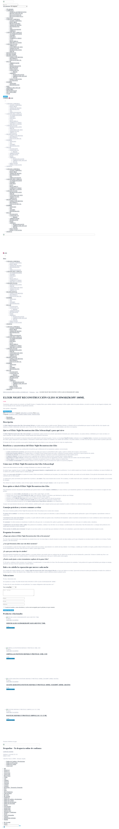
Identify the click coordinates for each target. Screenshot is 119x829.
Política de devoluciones (10, 802)
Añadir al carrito (7, 411)
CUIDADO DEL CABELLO (14, 32)
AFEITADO (13, 83)
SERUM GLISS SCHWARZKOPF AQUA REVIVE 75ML (25, 623)
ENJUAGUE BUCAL (15, 60)
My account (7, 796)
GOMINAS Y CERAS (15, 38)
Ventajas (6, 816)
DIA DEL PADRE (11, 54)
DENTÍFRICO (13, 58)
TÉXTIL (15, 77)
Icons (5, 790)
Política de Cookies (11, 764)
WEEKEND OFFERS (10, 818)
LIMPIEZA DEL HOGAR (20, 76)
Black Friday (7, 776)
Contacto (6, 784)
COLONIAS (9, 18)
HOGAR (8, 61)
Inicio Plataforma (8, 792)
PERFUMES (9, 89)
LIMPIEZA (13, 31)
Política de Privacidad (11, 763)
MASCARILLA (14, 41)
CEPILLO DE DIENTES (16, 57)
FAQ (5, 789)
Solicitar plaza (7, 811)
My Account (7, 822)
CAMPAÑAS (10, 10)
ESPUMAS (13, 36)
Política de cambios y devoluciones (13, 799)
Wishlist (6, 819)
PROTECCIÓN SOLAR (16, 13)
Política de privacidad (9, 803)
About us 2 (7, 770)
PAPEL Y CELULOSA (16, 79)
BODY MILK (13, 22)
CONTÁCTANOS (8, 751)
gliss (38, 413)
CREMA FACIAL (14, 48)
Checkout (6, 781)
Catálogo (6, 780)
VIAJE (8, 93)
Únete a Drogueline (9, 815)
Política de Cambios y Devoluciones (15, 761)
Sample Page (7, 808)
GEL (11, 28)
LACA (11, 39)
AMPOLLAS (13, 45)
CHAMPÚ (12, 35)
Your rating (6, 587)
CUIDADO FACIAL (11, 44)
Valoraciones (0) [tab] (10, 418)
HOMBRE (9, 82)
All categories (9, 9)
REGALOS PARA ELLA (16, 16)
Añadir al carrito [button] (10, 627)
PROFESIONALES (11, 90)
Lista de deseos (8, 793)
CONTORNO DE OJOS (16, 47)
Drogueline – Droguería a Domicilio (13, 787)
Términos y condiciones (10, 812)
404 (5, 768)
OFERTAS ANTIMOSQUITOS (18, 12)
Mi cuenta (6, 794)
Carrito (5, 777)
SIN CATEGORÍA (11, 92)
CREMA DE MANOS (15, 25)
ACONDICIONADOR (16, 34)
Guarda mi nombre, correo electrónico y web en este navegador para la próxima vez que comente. (30, 607)
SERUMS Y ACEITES (16, 42)
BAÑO (11, 64)
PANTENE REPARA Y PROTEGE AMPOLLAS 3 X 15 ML (26, 715)
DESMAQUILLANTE (16, 50)
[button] (4, 258)
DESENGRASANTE (15, 66)
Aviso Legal (9, 766)
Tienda (5, 813)
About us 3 (7, 771)
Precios (6, 805)
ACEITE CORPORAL (16, 20)
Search (5, 823)
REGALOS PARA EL (15, 15)
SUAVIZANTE (14, 80)
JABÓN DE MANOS (15, 29)
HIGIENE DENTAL (11, 55)
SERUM (12, 51)
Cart (5, 778)
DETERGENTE (14, 67)
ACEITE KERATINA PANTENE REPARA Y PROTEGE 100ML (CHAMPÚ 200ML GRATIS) (38, 685)
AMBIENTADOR (14, 63)
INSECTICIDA (14, 69)
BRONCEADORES (15, 23)
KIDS (7, 86)
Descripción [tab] (9, 417)
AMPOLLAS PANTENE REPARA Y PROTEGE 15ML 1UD (26, 654)
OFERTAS (9, 166)
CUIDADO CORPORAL (13, 19)
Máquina (15, 71)
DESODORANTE (14, 26)
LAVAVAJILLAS (14, 70)
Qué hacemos (7, 806)
